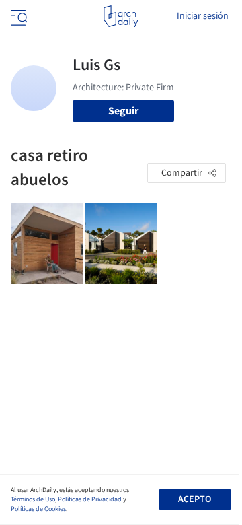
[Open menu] (17, 16)
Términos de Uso (33, 499)
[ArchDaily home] (121, 16)
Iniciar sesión (203, 16)
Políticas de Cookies (38, 509)
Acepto (194, 499)
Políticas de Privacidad (90, 499)
